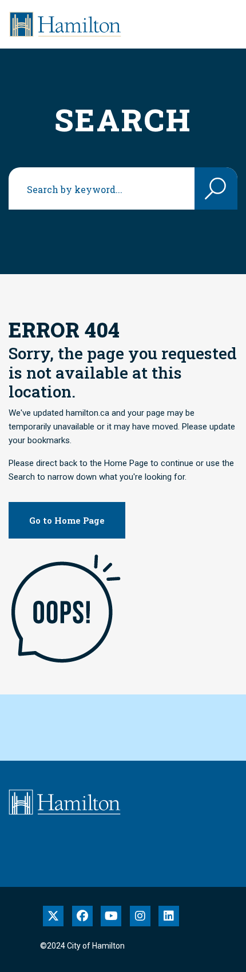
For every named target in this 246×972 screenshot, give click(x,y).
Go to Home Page (67, 520)
